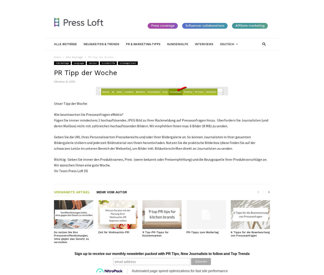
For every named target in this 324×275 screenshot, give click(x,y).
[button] (264, 44)
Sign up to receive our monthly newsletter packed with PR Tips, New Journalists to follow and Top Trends (162, 254)
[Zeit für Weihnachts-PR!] (117, 214)
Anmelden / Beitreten (68, 3)
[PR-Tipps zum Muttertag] (206, 214)
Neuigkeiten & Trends (123, 3)
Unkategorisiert (128, 63)
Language (79, 63)
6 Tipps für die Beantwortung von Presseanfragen (250, 234)
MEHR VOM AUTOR (112, 192)
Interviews (201, 3)
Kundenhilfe (182, 3)
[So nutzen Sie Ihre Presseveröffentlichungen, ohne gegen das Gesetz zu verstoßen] (73, 214)
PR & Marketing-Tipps (155, 3)
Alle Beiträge (95, 3)
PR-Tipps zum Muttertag (202, 232)
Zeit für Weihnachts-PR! (113, 232)
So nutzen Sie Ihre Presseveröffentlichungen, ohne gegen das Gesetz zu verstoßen (71, 237)
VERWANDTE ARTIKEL (72, 192)
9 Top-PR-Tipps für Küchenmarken (155, 234)
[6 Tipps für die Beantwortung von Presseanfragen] (250, 214)
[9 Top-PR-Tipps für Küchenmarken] (162, 214)
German (93, 63)
